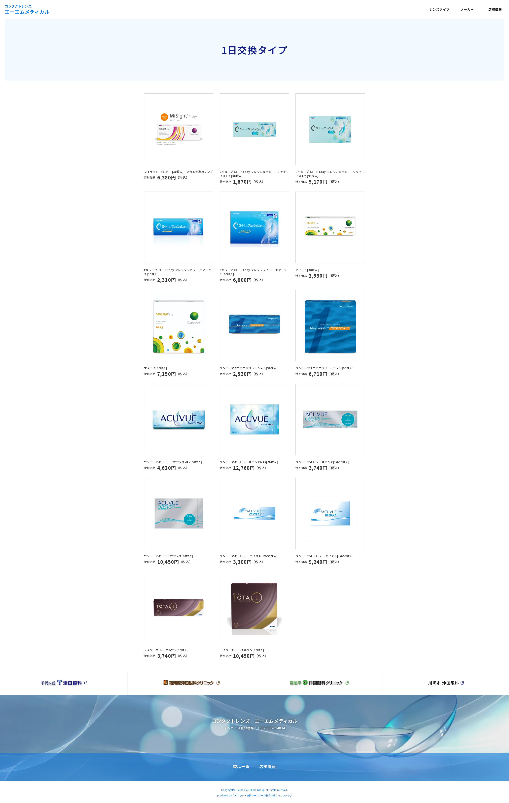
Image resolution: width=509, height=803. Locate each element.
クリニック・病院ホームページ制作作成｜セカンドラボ (262, 795)
